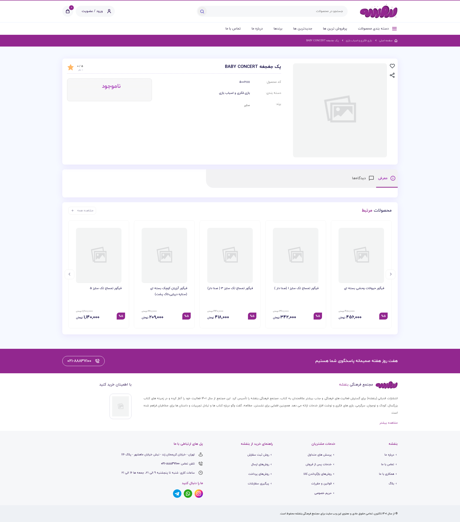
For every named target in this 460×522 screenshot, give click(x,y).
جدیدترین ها (302, 28)
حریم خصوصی (323, 493)
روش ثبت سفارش (258, 455)
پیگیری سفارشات (258, 484)
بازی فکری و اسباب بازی (234, 93)
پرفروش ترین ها (335, 28)
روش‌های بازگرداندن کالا (318, 474)
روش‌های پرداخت (258, 474)
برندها (278, 28)
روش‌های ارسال (260, 464)
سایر (247, 105)
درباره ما (257, 28)
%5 (383, 316)
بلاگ (391, 484)
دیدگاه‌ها (359, 178)
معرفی (383, 178)
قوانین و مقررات (321, 484)
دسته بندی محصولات (374, 28)
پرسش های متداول (320, 455)
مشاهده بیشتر (389, 423)
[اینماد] (120, 406)
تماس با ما (233, 28)
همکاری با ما (386, 474)
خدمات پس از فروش (319, 464)
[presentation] (390, 274)
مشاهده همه (85, 211)
